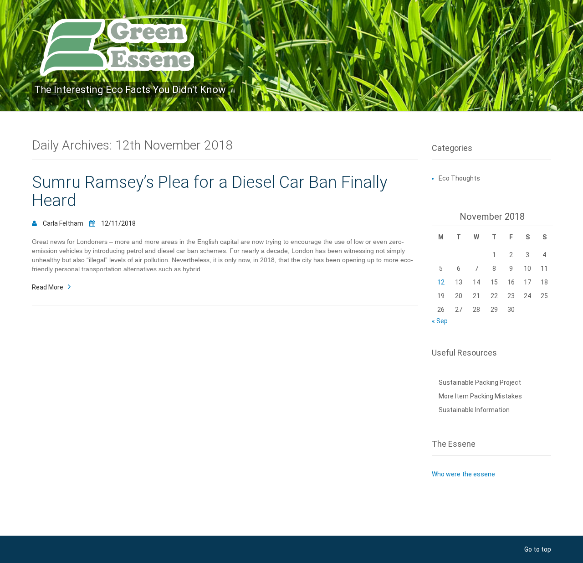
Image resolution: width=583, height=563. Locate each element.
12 (441, 282)
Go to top (537, 549)
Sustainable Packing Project (480, 382)
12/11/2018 (118, 223)
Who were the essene (463, 474)
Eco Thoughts (459, 178)
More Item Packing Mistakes (480, 396)
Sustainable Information (474, 409)
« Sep (440, 321)
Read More (47, 287)
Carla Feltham (63, 223)
